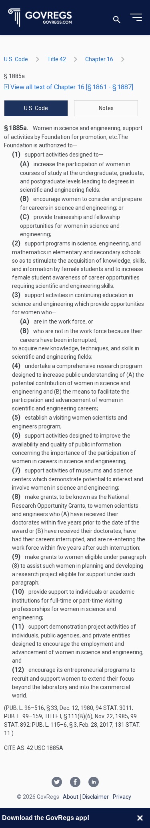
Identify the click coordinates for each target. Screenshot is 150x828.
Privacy (122, 797)
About (70, 797)
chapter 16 (99, 59)
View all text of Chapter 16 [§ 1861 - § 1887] (71, 87)
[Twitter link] (57, 783)
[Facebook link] (75, 783)
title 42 (56, 59)
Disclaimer (95, 797)
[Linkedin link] (93, 783)
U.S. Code (16, 59)
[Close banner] (140, 818)
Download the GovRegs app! (45, 817)
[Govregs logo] (40, 17)
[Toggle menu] (136, 18)
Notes (106, 108)
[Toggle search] (116, 17)
